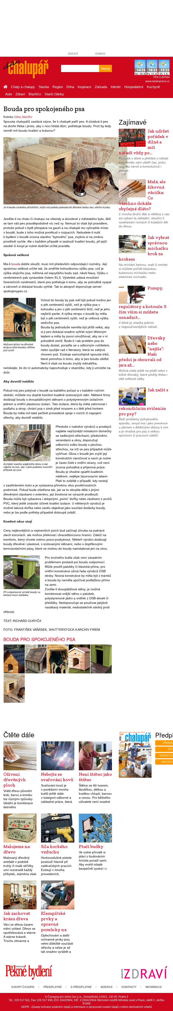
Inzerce (107, 987)
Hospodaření (133, 87)
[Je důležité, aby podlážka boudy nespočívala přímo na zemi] (79, 659)
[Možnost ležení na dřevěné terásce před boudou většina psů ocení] (19, 319)
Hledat (105, 68)
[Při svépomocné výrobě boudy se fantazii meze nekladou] (21, 572)
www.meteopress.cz (157, 81)
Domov (100, 53)
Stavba (44, 87)
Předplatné (52, 987)
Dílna (70, 87)
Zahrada (101, 87)
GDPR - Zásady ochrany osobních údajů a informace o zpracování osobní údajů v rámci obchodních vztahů (86, 1007)
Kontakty (129, 987)
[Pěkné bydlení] (28, 972)
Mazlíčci (35, 94)
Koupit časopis (22, 987)
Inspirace (84, 87)
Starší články (54, 94)
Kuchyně (153, 87)
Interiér (116, 87)
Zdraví (73, 53)
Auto (8, 94)
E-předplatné (81, 987)
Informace (154, 987)
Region (57, 87)
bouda (15, 264)
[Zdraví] (144, 972)
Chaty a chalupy (23, 87)
